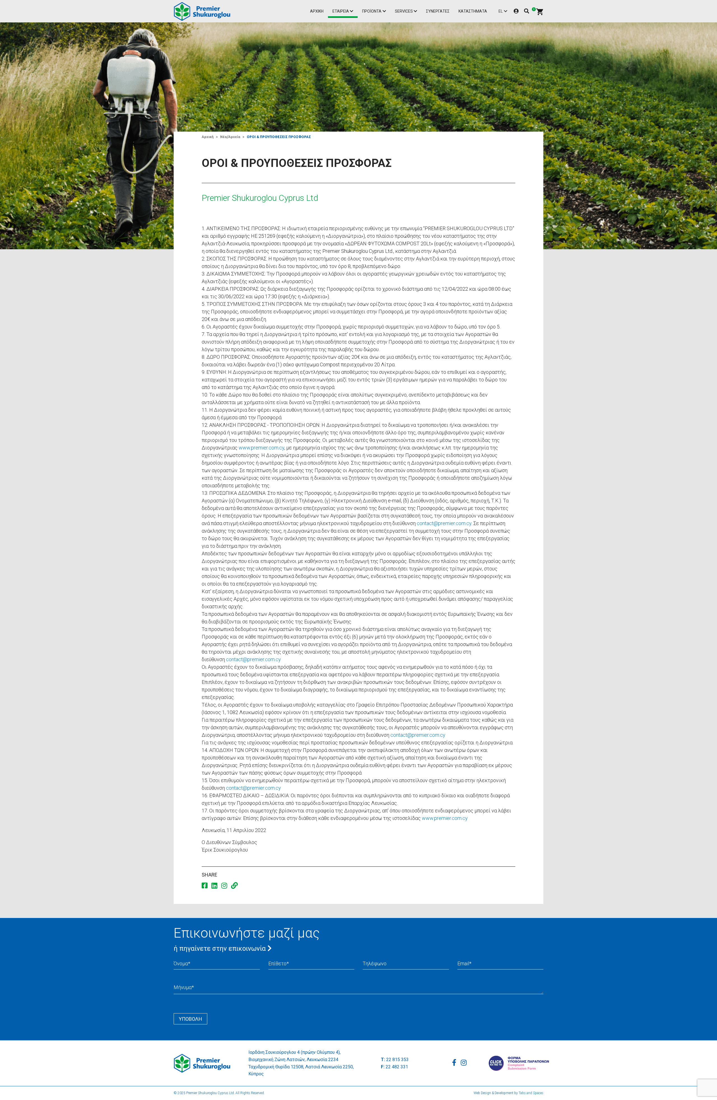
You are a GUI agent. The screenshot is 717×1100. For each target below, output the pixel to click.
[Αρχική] (203, 11)
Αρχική (316, 11)
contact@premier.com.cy (444, 523)
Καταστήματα (472, 11)
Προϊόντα (371, 11)
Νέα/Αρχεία (230, 137)
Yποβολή (190, 1019)
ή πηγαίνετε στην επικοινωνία (220, 948)
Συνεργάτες (438, 11)
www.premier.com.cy (261, 448)
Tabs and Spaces (531, 1093)
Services (404, 11)
